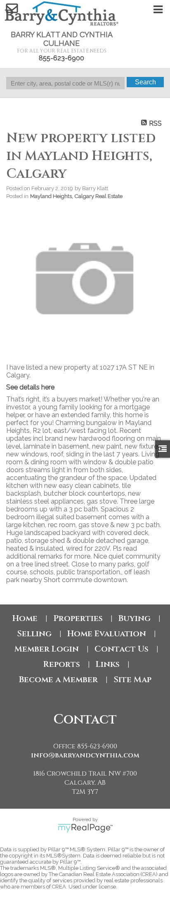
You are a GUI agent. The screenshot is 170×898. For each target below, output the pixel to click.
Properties (78, 618)
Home (25, 618)
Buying (134, 618)
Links (108, 664)
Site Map (132, 679)
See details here (30, 387)
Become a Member (58, 679)
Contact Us (121, 648)
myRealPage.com (85, 828)
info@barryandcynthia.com (85, 755)
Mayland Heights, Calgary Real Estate (76, 196)
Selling (34, 633)
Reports (61, 664)
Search (145, 82)
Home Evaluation (106, 633)
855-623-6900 (61, 58)
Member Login (46, 648)
